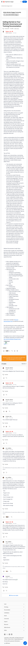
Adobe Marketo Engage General (7, 5)
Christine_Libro (9, 416)
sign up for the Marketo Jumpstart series (12, 339)
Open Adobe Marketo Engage (12, 14)
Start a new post (11, 359)
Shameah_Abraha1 (9, 367)
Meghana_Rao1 (9, 31)
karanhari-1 (8, 576)
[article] (14, 373)
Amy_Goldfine (8, 448)
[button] (6, 28)
